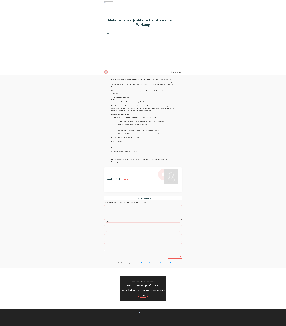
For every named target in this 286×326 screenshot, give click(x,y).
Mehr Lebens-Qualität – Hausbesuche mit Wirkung (143, 22)
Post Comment (173, 256)
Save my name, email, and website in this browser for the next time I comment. (126, 251)
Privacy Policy (152, 322)
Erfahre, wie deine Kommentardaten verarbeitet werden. (158, 263)
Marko (125, 179)
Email (107, 230)
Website (108, 239)
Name (107, 221)
